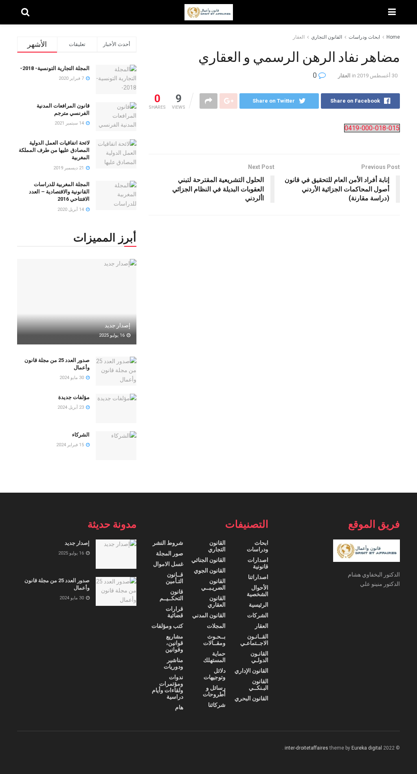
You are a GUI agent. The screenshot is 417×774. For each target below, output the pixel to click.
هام (179, 707)
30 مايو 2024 (72, 377)
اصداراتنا (258, 577)
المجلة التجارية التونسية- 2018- (55, 68)
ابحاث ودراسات (364, 37)
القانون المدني (209, 615)
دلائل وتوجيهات (215, 673)
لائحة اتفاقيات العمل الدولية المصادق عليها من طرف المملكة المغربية (54, 150)
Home (393, 37)
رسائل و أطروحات (214, 690)
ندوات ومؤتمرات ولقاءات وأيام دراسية (167, 687)
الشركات (257, 615)
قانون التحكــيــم (171, 594)
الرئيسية (258, 604)
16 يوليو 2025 (112, 335)
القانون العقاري (217, 601)
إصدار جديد (118, 325)
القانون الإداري (251, 670)
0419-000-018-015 (372, 128)
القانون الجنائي (208, 560)
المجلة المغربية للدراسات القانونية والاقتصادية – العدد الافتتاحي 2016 (59, 191)
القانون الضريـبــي (213, 584)
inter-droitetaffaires (306, 748)
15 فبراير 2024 (70, 444)
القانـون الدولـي (259, 656)
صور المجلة (169, 553)
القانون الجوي (210, 570)
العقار (299, 37)
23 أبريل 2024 (71, 407)
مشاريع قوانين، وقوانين (174, 643)
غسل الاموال (168, 564)
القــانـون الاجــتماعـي (254, 639)
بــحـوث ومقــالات (214, 639)
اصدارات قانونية (258, 563)
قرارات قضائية (174, 611)
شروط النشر (168, 542)
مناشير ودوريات (173, 663)
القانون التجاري (326, 37)
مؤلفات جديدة (74, 397)
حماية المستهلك (214, 656)
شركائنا (217, 705)
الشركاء (81, 435)
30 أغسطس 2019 (377, 75)
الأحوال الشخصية (257, 590)
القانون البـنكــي (258, 684)
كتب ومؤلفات (167, 626)
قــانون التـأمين (174, 577)
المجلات (216, 626)
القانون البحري (251, 698)
